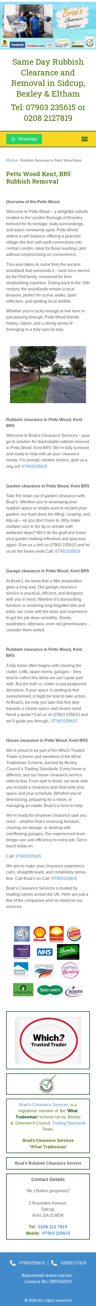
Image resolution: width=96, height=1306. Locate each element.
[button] (85, 139)
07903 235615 (56, 1233)
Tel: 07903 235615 (43, 106)
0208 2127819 (48, 117)
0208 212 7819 (52, 1226)
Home (11, 160)
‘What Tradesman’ (48, 1146)
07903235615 (34, 466)
